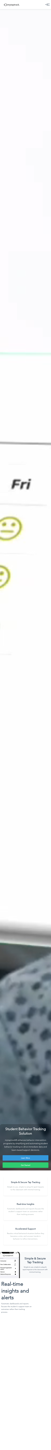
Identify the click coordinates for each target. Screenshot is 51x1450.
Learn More (25, 1158)
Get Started (25, 1165)
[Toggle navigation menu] (47, 4)
